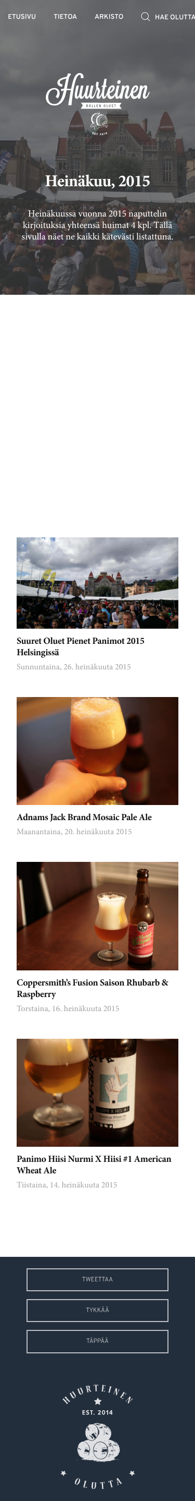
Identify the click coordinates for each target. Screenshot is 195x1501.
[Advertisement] (97, 408)
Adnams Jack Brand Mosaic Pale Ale (84, 818)
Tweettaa (97, 1280)
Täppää (97, 1341)
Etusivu (22, 17)
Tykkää (97, 1310)
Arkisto (109, 17)
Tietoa (65, 17)
